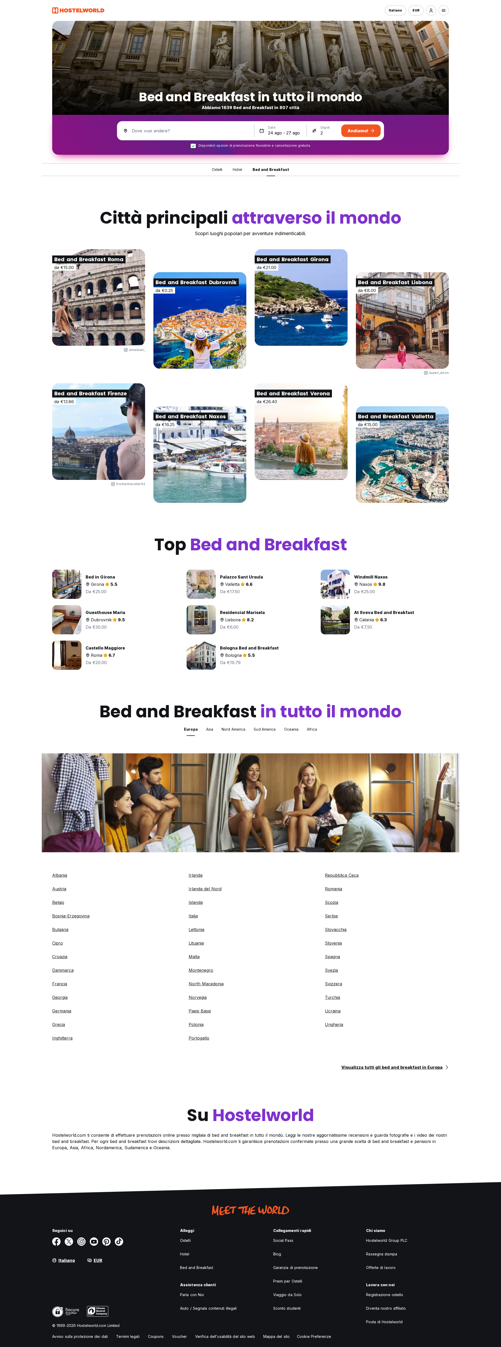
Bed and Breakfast (196, 1267)
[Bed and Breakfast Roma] (98, 297)
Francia (59, 983)
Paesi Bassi (200, 1011)
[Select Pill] (431, 10)
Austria (59, 888)
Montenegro (201, 970)
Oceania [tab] (291, 729)
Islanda (196, 902)
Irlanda (195, 875)
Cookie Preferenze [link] (314, 1336)
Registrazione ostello (384, 1294)
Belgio (58, 902)
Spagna (332, 956)
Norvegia (198, 997)
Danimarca (63, 970)
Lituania (196, 943)
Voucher (179, 1336)
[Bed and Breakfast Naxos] (199, 454)
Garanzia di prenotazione (295, 1267)
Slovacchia (336, 929)
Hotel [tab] (237, 169)
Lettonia (196, 929)
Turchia (332, 997)
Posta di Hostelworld (384, 1322)
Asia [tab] (209, 729)
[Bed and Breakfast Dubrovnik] (199, 320)
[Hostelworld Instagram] (81, 1241)
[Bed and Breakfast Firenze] (98, 431)
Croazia (59, 956)
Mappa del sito (276, 1336)
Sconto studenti (287, 1308)
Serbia (331, 916)
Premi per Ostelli (287, 1281)
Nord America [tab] (233, 729)
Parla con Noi (192, 1294)
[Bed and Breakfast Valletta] (402, 454)
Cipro (57, 943)
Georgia (60, 997)
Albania (59, 875)
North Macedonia (206, 983)
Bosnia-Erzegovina (71, 916)
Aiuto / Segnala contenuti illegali (208, 1308)
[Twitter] (69, 1241)
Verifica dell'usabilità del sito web (225, 1336)
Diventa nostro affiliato (385, 1308)
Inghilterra (62, 1038)
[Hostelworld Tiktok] (119, 1241)
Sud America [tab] (265, 729)
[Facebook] (56, 1241)
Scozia (331, 902)
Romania (333, 888)
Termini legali (127, 1336)
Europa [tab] (191, 729)
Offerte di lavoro (381, 1267)
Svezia (331, 970)
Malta (194, 956)
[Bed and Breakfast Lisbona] (402, 320)
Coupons (156, 1336)
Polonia (196, 1024)
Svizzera (333, 983)
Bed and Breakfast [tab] (271, 169)
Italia (193, 916)
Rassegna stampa (381, 1254)
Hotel (184, 1254)
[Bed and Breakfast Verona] (301, 431)
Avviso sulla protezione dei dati (80, 1336)
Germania (61, 1011)
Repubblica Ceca (342, 875)
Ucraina (333, 1011)
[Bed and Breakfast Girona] (301, 297)
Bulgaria (60, 929)
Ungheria (334, 1024)
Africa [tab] (312, 729)
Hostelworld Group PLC (386, 1240)
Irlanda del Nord (205, 888)
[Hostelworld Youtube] (94, 1241)
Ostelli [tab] (217, 169)
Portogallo (199, 1038)
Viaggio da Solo (287, 1294)
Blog (277, 1254)
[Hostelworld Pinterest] (106, 1241)
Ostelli (185, 1240)
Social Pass (283, 1240)
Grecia (58, 1024)
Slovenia (333, 943)
